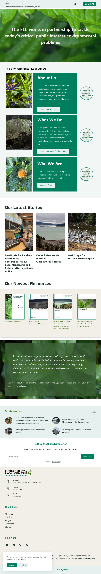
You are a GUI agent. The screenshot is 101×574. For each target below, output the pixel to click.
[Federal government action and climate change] (8, 431)
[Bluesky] (20, 545)
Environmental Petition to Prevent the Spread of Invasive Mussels (85, 324)
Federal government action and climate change (30, 431)
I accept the (52, 462)
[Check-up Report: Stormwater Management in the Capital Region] (56, 420)
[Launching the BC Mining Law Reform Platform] (56, 431)
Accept (11, 565)
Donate (91, 4)
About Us (9, 513)
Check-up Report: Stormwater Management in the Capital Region (75, 420)
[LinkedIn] (7, 545)
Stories (8, 527)
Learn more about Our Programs (53, 151)
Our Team (9, 517)
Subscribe (88, 456)
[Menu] (79, 4)
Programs (9, 520)
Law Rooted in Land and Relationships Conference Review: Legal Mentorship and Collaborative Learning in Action (19, 263)
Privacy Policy (56, 462)
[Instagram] (14, 545)
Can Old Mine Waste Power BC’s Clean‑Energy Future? (48, 258)
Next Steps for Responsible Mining (36, 323)
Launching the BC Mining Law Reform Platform (76, 431)
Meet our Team (46, 185)
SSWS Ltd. (66, 570)
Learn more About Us (48, 109)
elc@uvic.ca (17, 496)
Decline (23, 565)
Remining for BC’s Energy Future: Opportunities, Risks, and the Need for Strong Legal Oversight (61, 325)
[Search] (75, 4)
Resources (9, 523)
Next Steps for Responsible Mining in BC (82, 257)
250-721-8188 (17, 489)
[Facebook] (27, 545)
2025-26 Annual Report (13, 321)
